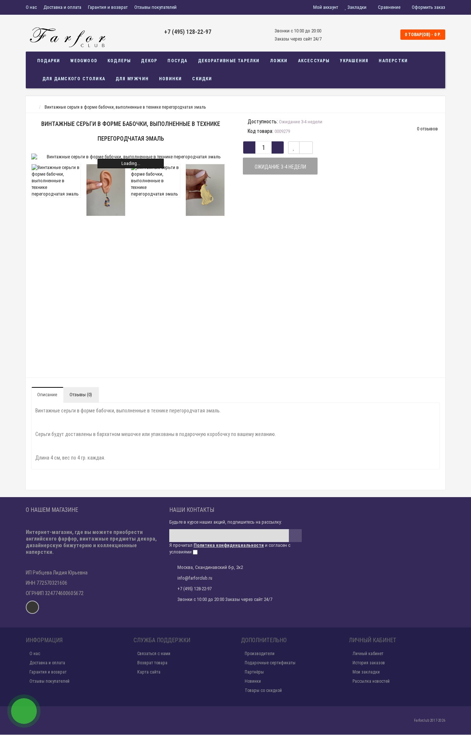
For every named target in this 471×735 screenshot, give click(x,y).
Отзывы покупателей (155, 7)
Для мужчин (132, 78)
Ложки (279, 60)
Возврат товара (152, 662)
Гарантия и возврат (108, 7)
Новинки (170, 78)
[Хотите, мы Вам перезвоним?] (23, 711)
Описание (47, 394)
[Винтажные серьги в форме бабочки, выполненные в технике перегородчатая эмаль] (130, 157)
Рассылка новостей (371, 681)
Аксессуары (314, 60)
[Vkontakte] (32, 607)
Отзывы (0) (81, 394)
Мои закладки (366, 672)
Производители (260, 653)
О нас (31, 7)
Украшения (354, 60)
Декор (149, 60)
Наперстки (393, 60)
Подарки (48, 60)
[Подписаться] (295, 535)
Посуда (177, 60)
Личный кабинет (368, 653)
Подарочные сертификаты (270, 662)
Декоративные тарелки (229, 60)
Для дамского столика (73, 78)
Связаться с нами (153, 653)
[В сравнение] (306, 147)
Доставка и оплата (62, 7)
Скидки (202, 78)
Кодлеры (119, 60)
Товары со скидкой (263, 690)
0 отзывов (427, 128)
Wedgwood (83, 60)
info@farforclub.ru (194, 578)
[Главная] (32, 107)
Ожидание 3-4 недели (280, 167)
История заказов (369, 662)
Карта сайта (148, 672)
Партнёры (254, 672)
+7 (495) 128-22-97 (187, 31)
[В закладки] (294, 147)
